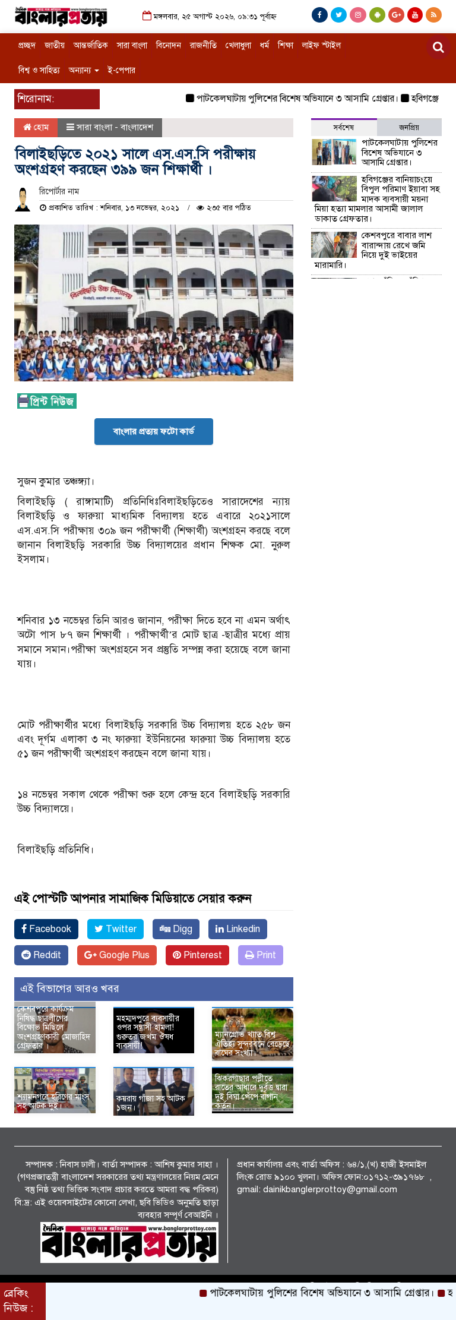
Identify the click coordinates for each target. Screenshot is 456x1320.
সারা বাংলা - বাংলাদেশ (115, 127)
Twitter (120, 929)
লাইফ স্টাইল (321, 45)
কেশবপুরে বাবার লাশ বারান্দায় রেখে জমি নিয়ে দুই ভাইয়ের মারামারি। (373, 250)
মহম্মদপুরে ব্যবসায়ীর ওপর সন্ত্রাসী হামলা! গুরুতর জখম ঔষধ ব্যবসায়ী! (147, 1032)
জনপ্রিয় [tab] (409, 128)
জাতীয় (55, 45)
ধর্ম (264, 45)
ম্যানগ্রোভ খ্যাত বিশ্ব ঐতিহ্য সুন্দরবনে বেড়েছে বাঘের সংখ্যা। (252, 1044)
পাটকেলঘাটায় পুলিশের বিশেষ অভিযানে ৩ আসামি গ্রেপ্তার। (281, 99)
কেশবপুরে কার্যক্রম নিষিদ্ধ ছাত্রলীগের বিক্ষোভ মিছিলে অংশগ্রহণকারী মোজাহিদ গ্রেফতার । (53, 1027)
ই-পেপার (121, 70)
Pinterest (201, 955)
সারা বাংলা (132, 45)
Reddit (46, 955)
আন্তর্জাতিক (91, 45)
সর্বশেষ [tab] (344, 128)
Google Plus (123, 955)
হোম (40, 127)
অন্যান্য (81, 70)
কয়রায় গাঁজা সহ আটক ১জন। (150, 1103)
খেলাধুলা (238, 45)
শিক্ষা (285, 45)
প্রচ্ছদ (27, 45)
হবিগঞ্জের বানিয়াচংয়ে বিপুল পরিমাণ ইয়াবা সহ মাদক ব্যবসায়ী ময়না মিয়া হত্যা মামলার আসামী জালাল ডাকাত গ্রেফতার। (377, 199)
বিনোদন (168, 45)
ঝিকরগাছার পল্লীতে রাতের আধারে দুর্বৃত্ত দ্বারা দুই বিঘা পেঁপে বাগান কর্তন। (251, 1092)
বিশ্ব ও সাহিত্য (39, 70)
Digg (181, 929)
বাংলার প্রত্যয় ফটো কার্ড (153, 431)
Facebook (49, 929)
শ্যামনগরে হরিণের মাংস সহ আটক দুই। (53, 1101)
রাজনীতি (203, 45)
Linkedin (242, 929)
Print (265, 955)
